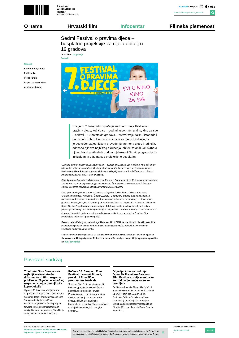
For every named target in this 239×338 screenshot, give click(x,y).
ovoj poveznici (72, 242)
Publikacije (30, 73)
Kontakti (63, 329)
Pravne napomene (32, 329)
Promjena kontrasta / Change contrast (207, 6)
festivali (64, 58)
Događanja (78, 55)
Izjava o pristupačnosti (45, 332)
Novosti (28, 64)
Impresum (28, 332)
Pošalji (210, 330)
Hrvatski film (82, 26)
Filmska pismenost (192, 26)
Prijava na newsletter (35, 82)
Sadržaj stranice (50, 329)
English (194, 6)
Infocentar (132, 26)
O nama (33, 26)
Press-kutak (30, 78)
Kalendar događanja (34, 68)
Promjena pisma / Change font (212, 6)
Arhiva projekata (32, 87)
